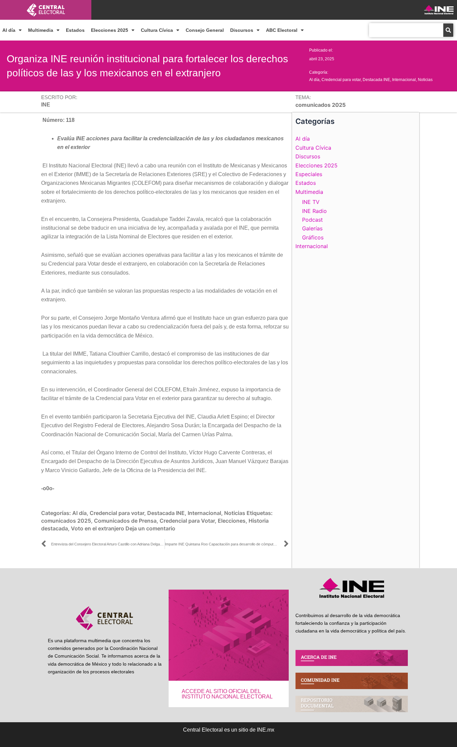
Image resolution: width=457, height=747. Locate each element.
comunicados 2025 (66, 520)
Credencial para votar (341, 79)
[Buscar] (448, 30)
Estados (75, 30)
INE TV (310, 202)
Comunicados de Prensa (125, 520)
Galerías (312, 228)
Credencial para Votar (187, 520)
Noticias (425, 79)
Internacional (404, 79)
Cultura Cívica (157, 30)
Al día (8, 30)
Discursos (241, 30)
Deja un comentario (150, 528)
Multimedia (40, 30)
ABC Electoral (281, 30)
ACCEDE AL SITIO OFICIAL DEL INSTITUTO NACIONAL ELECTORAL (227, 693)
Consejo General (205, 30)
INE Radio (314, 211)
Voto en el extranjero (97, 528)
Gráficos (313, 237)
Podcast (312, 219)
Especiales (308, 174)
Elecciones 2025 (109, 30)
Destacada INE (376, 79)
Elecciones (232, 520)
